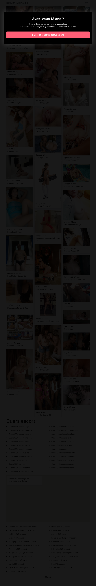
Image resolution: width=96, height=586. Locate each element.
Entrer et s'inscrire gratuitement (48, 35)
